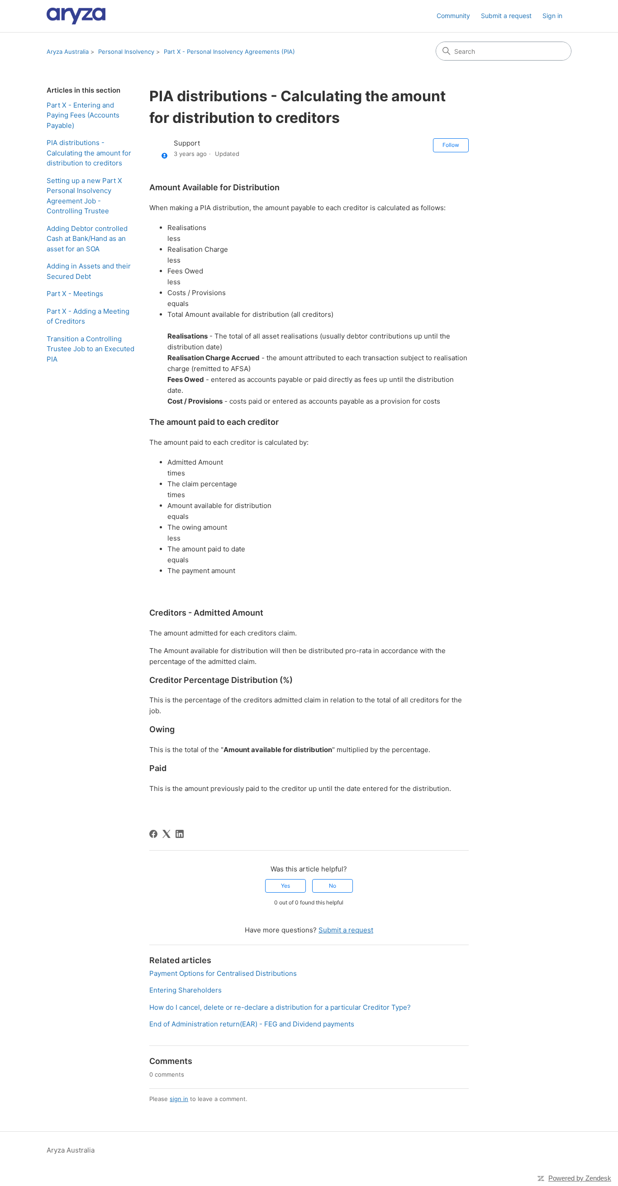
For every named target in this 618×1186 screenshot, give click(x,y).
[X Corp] (166, 834)
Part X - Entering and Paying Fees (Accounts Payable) (83, 115)
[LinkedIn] (180, 834)
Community (453, 15)
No (332, 885)
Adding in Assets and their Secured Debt (89, 271)
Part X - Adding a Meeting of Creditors (88, 316)
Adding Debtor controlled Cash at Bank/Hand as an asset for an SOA (87, 238)
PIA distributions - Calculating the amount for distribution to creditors (89, 152)
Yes (285, 885)
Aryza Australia (68, 51)
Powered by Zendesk (579, 1178)
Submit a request (506, 15)
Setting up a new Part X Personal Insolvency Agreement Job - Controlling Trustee (84, 196)
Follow (450, 144)
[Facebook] (153, 834)
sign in (179, 1098)
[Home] (76, 16)
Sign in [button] (552, 15)
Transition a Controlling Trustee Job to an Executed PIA (90, 348)
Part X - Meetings (75, 293)
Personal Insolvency (126, 51)
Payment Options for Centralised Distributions (223, 973)
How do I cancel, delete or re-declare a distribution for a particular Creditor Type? (280, 1007)
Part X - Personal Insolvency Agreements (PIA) (229, 51)
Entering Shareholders (185, 990)
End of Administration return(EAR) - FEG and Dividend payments (251, 1024)
